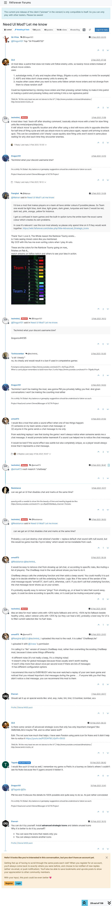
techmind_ (15, 117)
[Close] (106, 857)
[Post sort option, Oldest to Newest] (90, 30)
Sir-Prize (15, 37)
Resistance (16, 488)
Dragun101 (16, 156)
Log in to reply (102, 30)
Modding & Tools (23, 30)
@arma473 (36, 465)
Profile (13, 707)
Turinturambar (17, 354)
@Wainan (26, 193)
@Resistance (36, 519)
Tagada (14, 762)
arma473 (15, 419)
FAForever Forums (20, 2)
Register (9, 883)
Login (18, 883)
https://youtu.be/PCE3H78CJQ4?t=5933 (45, 738)
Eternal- (14, 694)
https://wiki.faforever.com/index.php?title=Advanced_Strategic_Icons (56, 228)
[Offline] (6, 39)
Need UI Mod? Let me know (40, 197)
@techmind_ (32, 354)
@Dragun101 (27, 37)
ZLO (13, 60)
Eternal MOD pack (25, 707)
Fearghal (15, 193)
